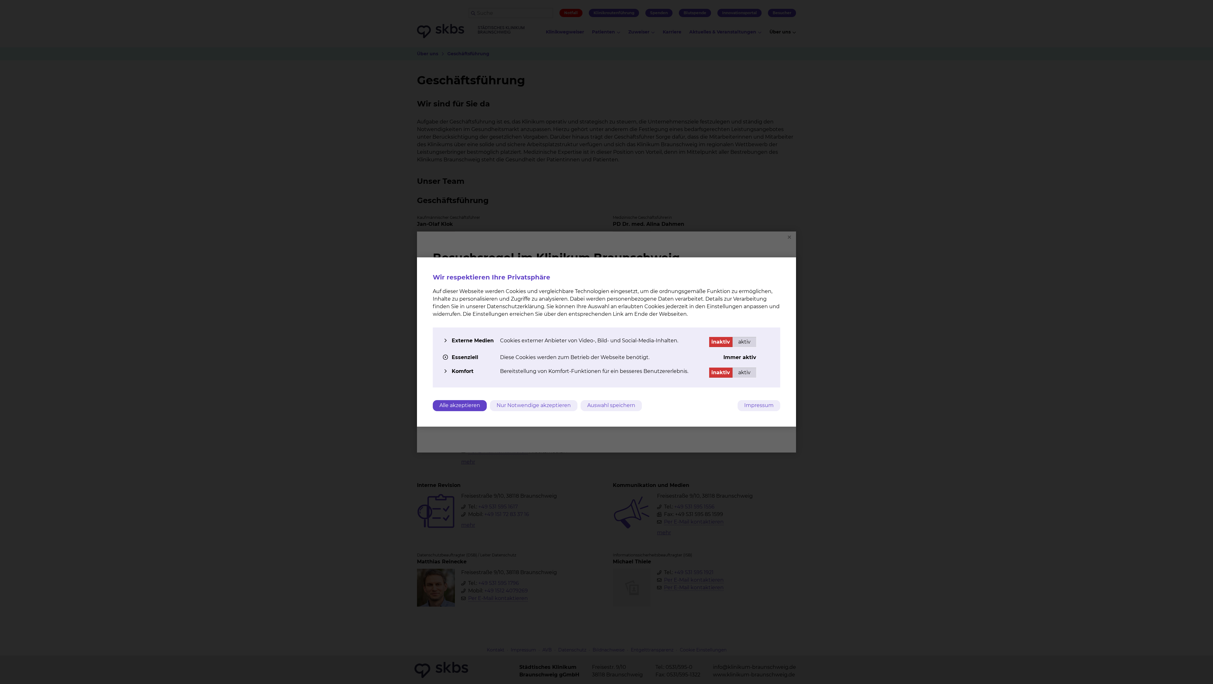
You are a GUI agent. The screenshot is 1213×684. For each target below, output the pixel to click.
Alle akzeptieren (459, 405)
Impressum (759, 405)
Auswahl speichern (611, 405)
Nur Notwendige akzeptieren (534, 405)
